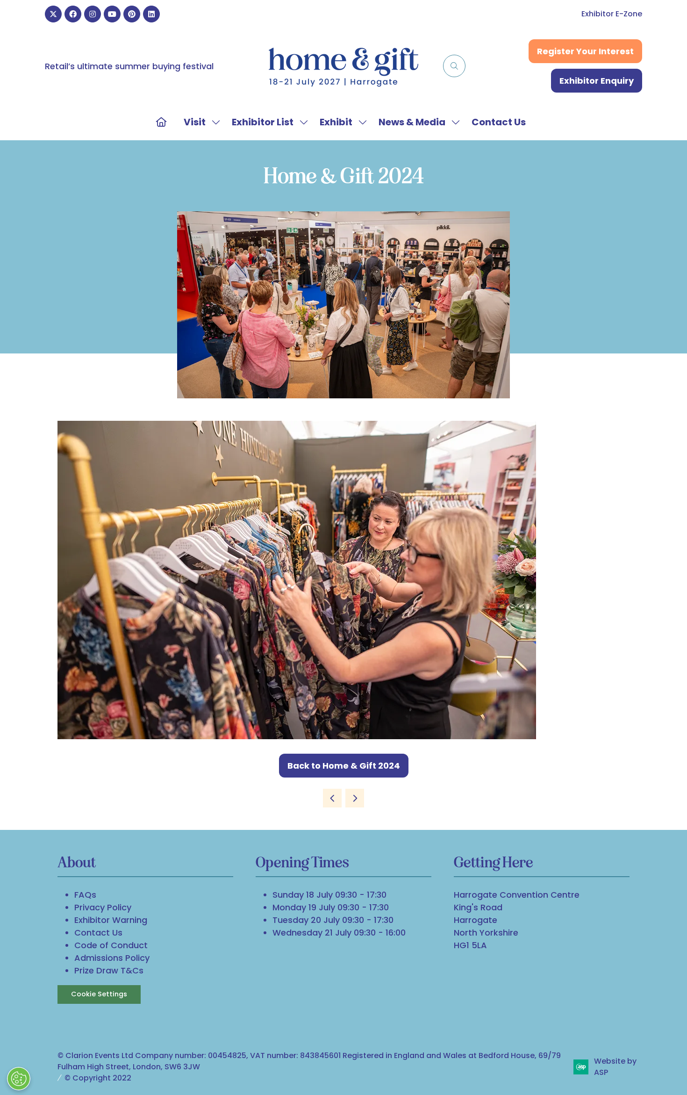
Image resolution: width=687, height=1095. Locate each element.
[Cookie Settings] (18, 1078)
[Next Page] (354, 798)
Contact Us (499, 122)
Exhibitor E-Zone (611, 13)
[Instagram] (92, 14)
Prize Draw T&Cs (108, 970)
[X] (53, 14)
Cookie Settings (99, 994)
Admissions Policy (112, 958)
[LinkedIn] (151, 14)
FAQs (85, 894)
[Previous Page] (332, 798)
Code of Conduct (111, 945)
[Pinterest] (131, 14)
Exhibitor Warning (110, 920)
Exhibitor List (262, 122)
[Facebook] (72, 14)
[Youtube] (112, 14)
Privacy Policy (102, 907)
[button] (454, 66)
